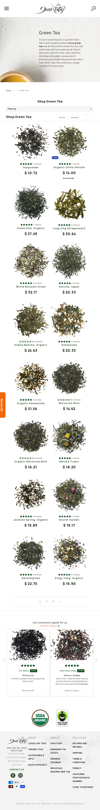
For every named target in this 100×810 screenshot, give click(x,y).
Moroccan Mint (69, 403)
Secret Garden (69, 519)
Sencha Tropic (69, 461)
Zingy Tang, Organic (69, 578)
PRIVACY (77, 768)
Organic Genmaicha (31, 403)
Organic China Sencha (69, 167)
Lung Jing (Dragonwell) (69, 228)
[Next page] (60, 601)
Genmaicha (69, 345)
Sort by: (62, 117)
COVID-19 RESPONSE (83, 787)
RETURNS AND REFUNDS (80, 745)
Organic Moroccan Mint (30, 461)
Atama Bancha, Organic (30, 345)
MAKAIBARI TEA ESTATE (58, 751)
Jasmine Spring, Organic (31, 519)
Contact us (17, 769)
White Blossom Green (31, 286)
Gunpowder (31, 167)
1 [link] (40, 601)
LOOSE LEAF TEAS (37, 743)
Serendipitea (31, 578)
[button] (6, 8)
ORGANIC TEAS (35, 749)
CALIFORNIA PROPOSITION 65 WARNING (81, 777)
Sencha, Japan (69, 286)
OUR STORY (56, 743)
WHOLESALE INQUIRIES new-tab (60, 770)
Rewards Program (55, 761)
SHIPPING (77, 753)
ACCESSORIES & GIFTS (36, 757)
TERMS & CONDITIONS (79, 761)
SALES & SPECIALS (37, 765)
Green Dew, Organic (31, 228)
